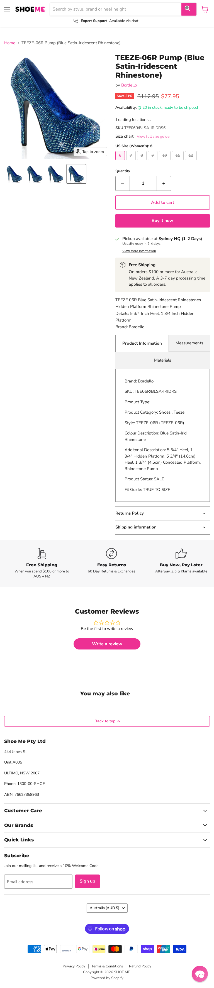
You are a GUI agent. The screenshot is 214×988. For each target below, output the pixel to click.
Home (9, 43)
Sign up (87, 881)
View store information (139, 251)
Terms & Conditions (107, 966)
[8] (142, 161)
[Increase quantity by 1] (164, 183)
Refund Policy (140, 966)
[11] (178, 161)
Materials (162, 360)
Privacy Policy (74, 966)
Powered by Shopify (107, 977)
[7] (131, 161)
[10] (165, 161)
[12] (191, 161)
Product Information (142, 343)
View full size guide (153, 136)
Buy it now (162, 221)
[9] (153, 161)
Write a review (107, 644)
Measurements (189, 343)
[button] (14, 173)
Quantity (122, 171)
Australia (104, 907)
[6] (120, 161)
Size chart (124, 136)
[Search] (188, 9)
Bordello (129, 85)
